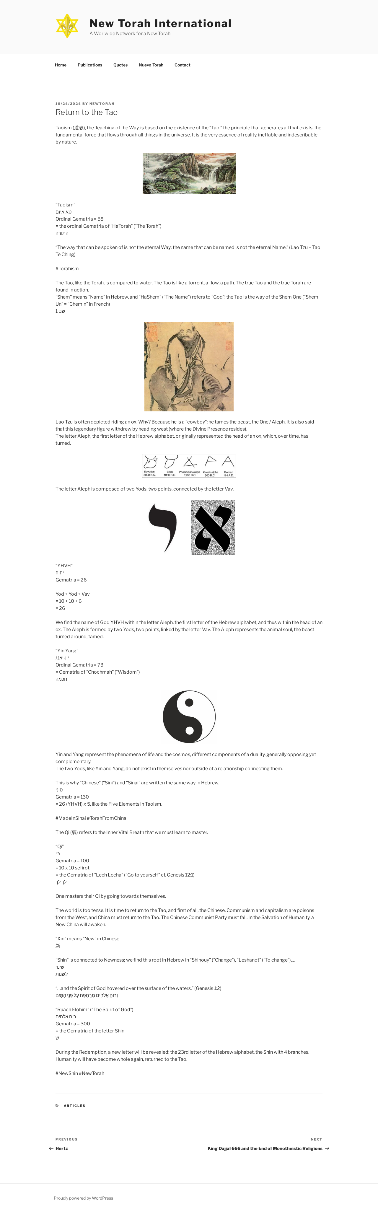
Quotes (120, 64)
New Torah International (160, 23)
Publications (90, 64)
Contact (182, 64)
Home (60, 64)
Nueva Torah (151, 64)
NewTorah (102, 104)
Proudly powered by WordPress (83, 1197)
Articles (75, 1106)
